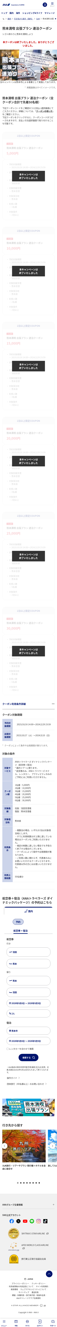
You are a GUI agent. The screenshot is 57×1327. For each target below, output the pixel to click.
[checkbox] (8, 1049)
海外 (18, 12)
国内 (12, 12)
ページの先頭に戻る (49, 1274)
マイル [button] (27, 1326)
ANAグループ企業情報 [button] (12, 1204)
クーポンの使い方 (44, 111)
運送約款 (35, 1292)
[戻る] (7, 922)
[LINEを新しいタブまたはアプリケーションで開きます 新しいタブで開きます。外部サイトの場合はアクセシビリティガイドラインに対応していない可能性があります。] (32, 1221)
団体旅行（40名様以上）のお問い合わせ (25, 1083)
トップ (4, 12)
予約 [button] (16, 1326)
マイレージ (49, 12)
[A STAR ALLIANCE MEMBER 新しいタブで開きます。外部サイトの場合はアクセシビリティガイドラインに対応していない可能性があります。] (28, 1305)
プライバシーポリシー (20, 1283)
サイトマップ (24, 1292)
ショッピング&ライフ (32, 12)
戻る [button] (4, 1146)
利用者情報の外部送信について (21, 1286)
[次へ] (31, 922)
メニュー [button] (4, 1326)
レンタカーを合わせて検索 (21, 1048)
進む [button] (52, 1146)
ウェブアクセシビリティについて (33, 1289)
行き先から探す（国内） (23, 18)
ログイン (45, 4)
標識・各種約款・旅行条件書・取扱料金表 (28, 1295)
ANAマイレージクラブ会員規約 (28, 1298)
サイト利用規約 (42, 1286)
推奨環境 (14, 1289)
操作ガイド (12, 1077)
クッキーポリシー (39, 1283)
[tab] (28, 911)
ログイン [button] (40, 1326)
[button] (52, 4)
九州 (38, 18)
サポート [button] (53, 1326)
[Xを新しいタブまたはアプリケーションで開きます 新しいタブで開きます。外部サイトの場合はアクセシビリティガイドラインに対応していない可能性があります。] (18, 1221)
